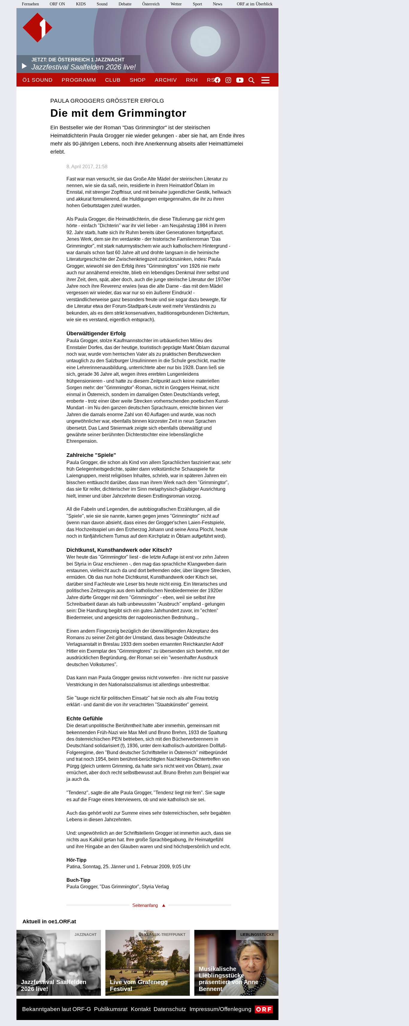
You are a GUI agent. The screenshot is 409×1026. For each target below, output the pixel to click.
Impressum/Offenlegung (221, 1009)
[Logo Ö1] (37, 28)
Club (113, 80)
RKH (192, 80)
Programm (79, 80)
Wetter (176, 4)
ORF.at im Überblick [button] (254, 4)
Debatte (125, 4)
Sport (197, 4)
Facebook (217, 80)
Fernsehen (30, 4)
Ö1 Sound (37, 80)
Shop (138, 80)
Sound (102, 4)
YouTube (239, 81)
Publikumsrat (111, 1009)
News (217, 4)
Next (273, 961)
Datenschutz (170, 1009)
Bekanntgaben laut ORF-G (56, 1009)
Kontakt (141, 1009)
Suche (252, 80)
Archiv (166, 80)
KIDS (81, 4)
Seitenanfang (145, 905)
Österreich (151, 4)
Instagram (228, 80)
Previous (21, 961)
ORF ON (57, 4)
